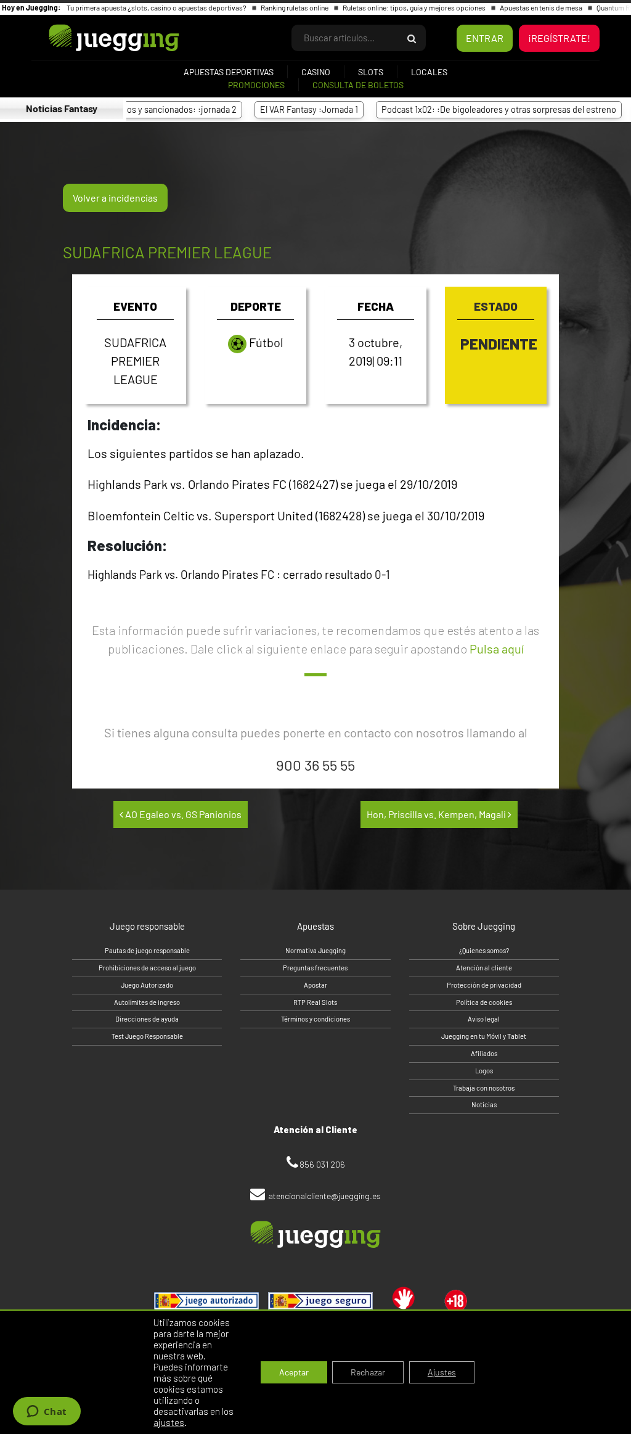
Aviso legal (484, 1019)
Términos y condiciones (315, 1019)
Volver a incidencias (115, 197)
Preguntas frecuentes (315, 968)
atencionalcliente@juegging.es (324, 1195)
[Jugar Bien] (320, 1300)
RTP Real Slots (315, 1002)
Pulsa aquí (497, 648)
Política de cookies (484, 1002)
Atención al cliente (484, 968)
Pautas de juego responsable (147, 950)
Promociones (256, 85)
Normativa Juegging (315, 950)
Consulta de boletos (358, 85)
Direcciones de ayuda (147, 1019)
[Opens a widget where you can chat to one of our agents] (46, 1412)
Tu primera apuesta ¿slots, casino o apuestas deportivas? (157, 7)
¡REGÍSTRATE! (559, 38)
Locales (429, 72)
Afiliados (484, 1053)
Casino (315, 72)
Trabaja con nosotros (484, 1088)
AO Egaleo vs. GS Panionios (182, 814)
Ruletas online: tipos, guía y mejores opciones (415, 7)
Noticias (484, 1104)
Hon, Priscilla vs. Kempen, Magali (437, 814)
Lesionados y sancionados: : (143, 109)
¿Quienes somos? (484, 950)
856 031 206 (322, 1164)
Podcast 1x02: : (477, 109)
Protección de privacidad (484, 985)
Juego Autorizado (147, 985)
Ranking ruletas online (295, 7)
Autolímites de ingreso (147, 1002)
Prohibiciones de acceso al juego (147, 968)
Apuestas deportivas (229, 72)
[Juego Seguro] (206, 1300)
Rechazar (368, 1372)
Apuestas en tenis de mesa (542, 7)
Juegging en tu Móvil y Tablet (483, 1036)
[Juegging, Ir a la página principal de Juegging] (93, 38)
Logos (484, 1071)
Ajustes (442, 1372)
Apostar (315, 985)
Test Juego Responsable (147, 1036)
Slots (370, 72)
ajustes (168, 1422)
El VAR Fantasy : (288, 109)
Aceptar (294, 1372)
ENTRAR (484, 38)
